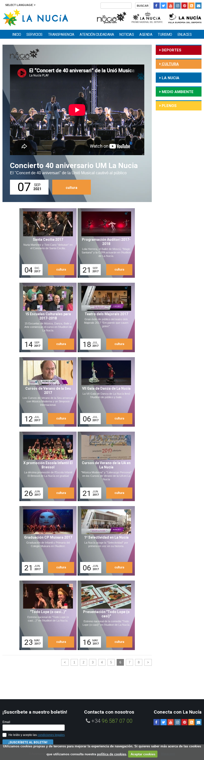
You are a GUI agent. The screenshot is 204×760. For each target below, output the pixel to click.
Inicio (16, 34)
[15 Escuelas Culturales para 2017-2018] (46, 317)
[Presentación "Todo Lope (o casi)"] (104, 615)
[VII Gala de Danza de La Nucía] (104, 392)
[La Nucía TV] (111, 17)
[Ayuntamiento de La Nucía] (35, 17)
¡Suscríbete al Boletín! (27, 742)
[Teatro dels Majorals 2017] (104, 317)
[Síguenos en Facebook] (156, 5)
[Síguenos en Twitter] (163, 5)
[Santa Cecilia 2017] (46, 243)
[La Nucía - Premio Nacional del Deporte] (147, 17)
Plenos (169, 106)
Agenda (145, 34)
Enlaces (185, 34)
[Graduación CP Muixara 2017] (46, 541)
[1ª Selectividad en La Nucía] (104, 541)
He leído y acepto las (36, 735)
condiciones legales (51, 735)
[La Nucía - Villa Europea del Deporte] (185, 17)
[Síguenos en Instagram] (177, 5)
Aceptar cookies (143, 754)
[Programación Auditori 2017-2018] (104, 243)
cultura (71, 188)
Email (6, 722)
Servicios (34, 34)
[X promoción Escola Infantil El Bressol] (46, 466)
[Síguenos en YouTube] (170, 5)
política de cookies (111, 754)
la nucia (170, 78)
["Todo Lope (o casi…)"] (46, 615)
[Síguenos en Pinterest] (184, 5)
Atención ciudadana (97, 34)
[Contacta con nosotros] (198, 5)
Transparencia (61, 34)
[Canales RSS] (191, 5)
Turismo (165, 34)
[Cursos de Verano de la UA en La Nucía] (104, 466)
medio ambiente (177, 92)
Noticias (126, 34)
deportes (171, 50)
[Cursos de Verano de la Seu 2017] (46, 392)
